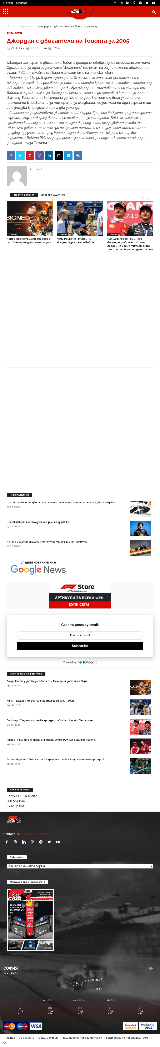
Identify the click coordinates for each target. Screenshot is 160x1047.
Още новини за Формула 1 (26, 673)
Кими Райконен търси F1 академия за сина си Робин (40, 700)
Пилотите (16, 801)
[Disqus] (80, 312)
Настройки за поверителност (127, 1037)
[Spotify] (140, 3)
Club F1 (16, 48)
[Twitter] (147, 3)
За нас (10, 1037)
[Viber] (39, 155)
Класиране (15, 806)
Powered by (69, 662)
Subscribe (80, 646)
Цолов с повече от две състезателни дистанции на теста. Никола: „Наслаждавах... (62, 502)
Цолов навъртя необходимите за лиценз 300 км (38, 522)
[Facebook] (114, 3)
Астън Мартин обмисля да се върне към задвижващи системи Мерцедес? (55, 759)
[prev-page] (143, 197)
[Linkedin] (127, 3)
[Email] (59, 155)
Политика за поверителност (82, 1037)
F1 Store (8, 2)
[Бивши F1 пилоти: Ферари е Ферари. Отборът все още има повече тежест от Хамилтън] (140, 746)
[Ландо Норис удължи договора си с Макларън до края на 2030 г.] (30, 218)
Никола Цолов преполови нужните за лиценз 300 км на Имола (47, 541)
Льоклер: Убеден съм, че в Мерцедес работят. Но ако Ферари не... (51, 720)
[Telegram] (68, 155)
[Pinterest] (134, 3)
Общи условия (48, 1037)
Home (11, 26)
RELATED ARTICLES (24, 195)
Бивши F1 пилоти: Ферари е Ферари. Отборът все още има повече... (52, 740)
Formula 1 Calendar (22, 796)
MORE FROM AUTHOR (53, 195)
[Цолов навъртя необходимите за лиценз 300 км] (140, 528)
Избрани (12, 234)
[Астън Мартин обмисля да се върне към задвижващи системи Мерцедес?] (140, 766)
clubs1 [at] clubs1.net (35, 834)
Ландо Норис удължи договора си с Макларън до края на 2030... (48, 681)
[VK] (78, 155)
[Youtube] (153, 3)
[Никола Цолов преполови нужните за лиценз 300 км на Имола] (140, 548)
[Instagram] (121, 3)
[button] (153, 11)
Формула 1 (26, 26)
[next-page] (148, 197)
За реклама (26, 1037)
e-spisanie (21, 2)
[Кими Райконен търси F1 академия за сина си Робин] (80, 218)
